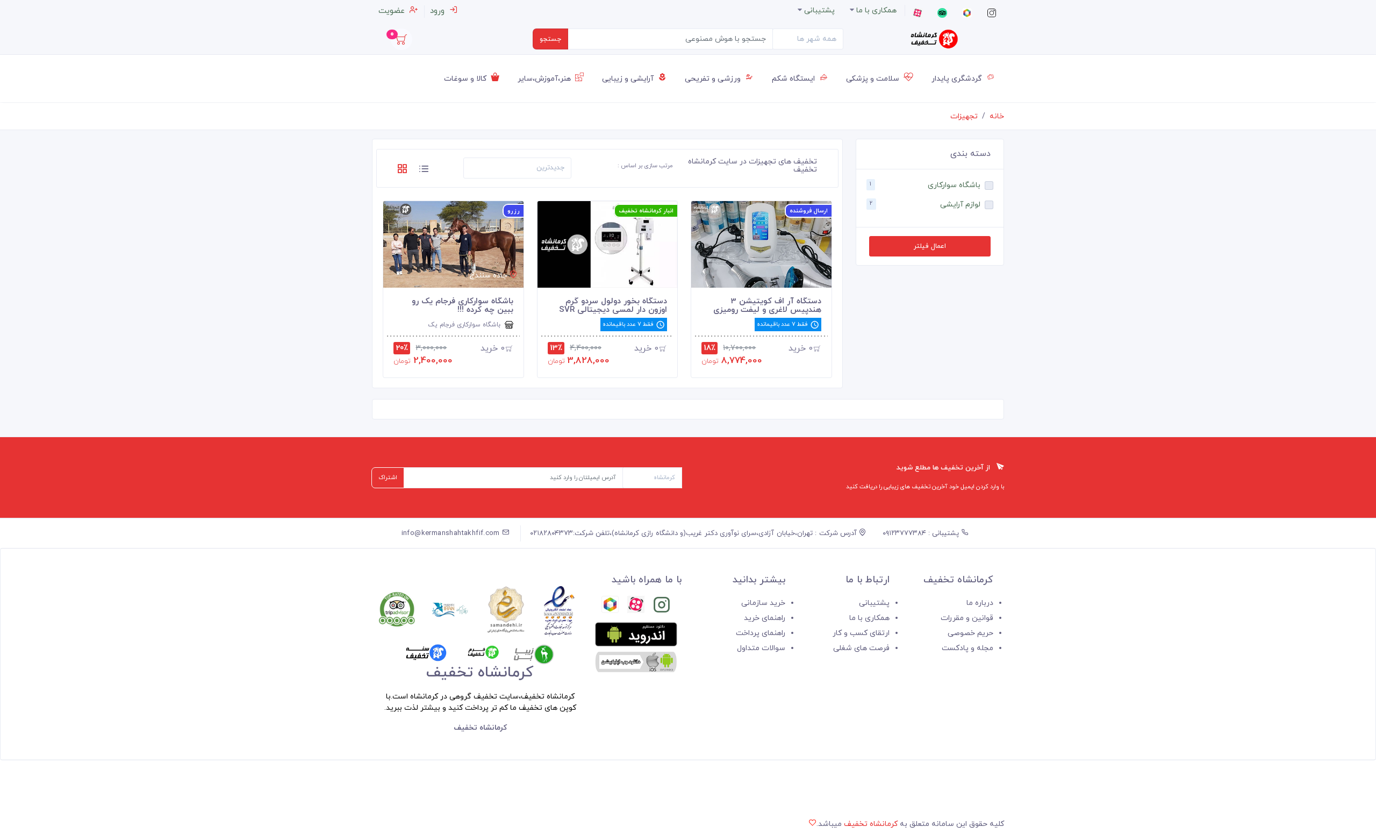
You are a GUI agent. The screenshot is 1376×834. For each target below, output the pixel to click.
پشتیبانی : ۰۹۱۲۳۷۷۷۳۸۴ (922, 533)
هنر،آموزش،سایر (545, 79)
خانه (997, 116)
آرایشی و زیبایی (629, 79)
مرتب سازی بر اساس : (645, 165)
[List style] (423, 171)
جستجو (550, 39)
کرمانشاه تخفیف (871, 824)
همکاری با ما (869, 618)
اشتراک (387, 477)
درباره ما (979, 603)
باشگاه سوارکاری (954, 185)
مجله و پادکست (967, 648)
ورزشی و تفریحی (714, 79)
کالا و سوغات (466, 79)
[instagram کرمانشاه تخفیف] (662, 607)
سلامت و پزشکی (873, 79)
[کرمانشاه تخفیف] (934, 39)
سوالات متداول (761, 648)
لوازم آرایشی (960, 204)
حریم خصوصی (970, 633)
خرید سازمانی (763, 603)
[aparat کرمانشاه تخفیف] (636, 607)
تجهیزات (964, 116)
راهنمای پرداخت (760, 633)
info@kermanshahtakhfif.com (452, 533)
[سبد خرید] (401, 42)
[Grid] (402, 171)
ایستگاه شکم (794, 79)
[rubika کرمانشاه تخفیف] (610, 607)
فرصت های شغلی (861, 648)
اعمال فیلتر (929, 246)
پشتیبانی (874, 603)
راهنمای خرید (764, 618)
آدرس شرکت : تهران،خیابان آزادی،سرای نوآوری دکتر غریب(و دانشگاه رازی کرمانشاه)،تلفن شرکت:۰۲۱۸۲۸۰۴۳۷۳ (694, 533)
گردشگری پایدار (957, 79)
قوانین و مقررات (967, 618)
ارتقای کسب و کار (861, 633)
